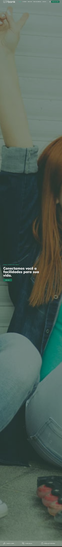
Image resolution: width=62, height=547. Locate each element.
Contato (44, 1)
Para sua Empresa (37, 1)
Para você (30, 1)
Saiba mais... (7, 280)
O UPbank (24, 1)
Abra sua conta (55, 1)
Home (20, 1)
